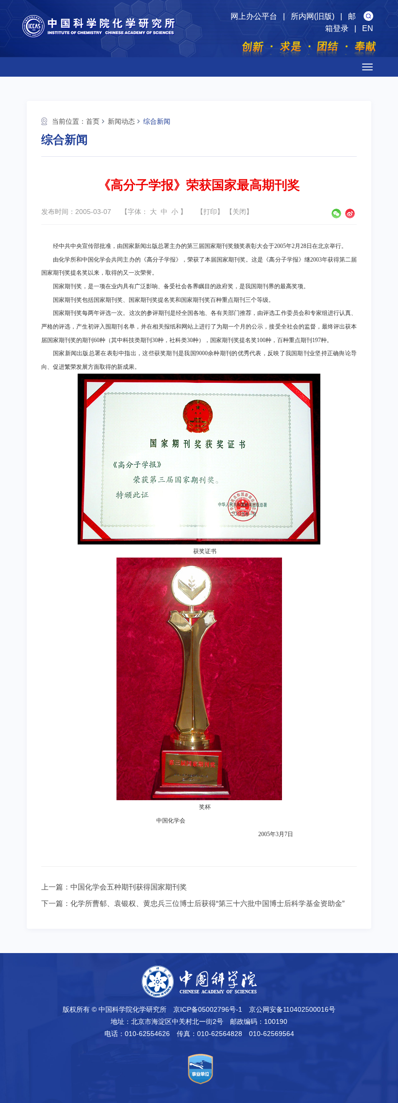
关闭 (239, 211)
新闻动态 (121, 121)
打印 (210, 211)
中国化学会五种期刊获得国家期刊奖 (128, 887)
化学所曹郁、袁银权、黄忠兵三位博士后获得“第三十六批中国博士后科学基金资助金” (207, 903)
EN (367, 28)
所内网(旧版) (312, 16)
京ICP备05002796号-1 (207, 1009)
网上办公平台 (254, 16)
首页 (93, 121)
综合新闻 (156, 121)
